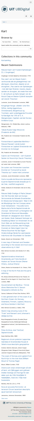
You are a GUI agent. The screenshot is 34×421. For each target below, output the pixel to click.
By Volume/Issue (24, 42)
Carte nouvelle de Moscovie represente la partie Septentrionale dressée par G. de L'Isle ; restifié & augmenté (16, 181)
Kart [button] (4, 22)
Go (30, 48)
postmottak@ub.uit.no (25, 413)
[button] (26, 16)
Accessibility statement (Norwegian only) (19, 416)
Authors (15, 42)
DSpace (29, 407)
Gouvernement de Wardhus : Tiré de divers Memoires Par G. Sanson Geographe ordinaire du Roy (15, 287)
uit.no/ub (14, 413)
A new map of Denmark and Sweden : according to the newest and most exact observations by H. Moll (17, 244)
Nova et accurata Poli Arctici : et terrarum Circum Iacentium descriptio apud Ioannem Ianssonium (15, 389)
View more (4, 398)
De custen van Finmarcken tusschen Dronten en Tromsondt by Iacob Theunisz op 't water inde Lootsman (15, 170)
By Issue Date (7, 42)
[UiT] (17, 402)
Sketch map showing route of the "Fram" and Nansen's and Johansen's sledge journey (15, 313)
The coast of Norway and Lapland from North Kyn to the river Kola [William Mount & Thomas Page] (16, 358)
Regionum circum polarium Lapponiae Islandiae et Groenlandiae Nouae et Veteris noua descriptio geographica (15, 341)
